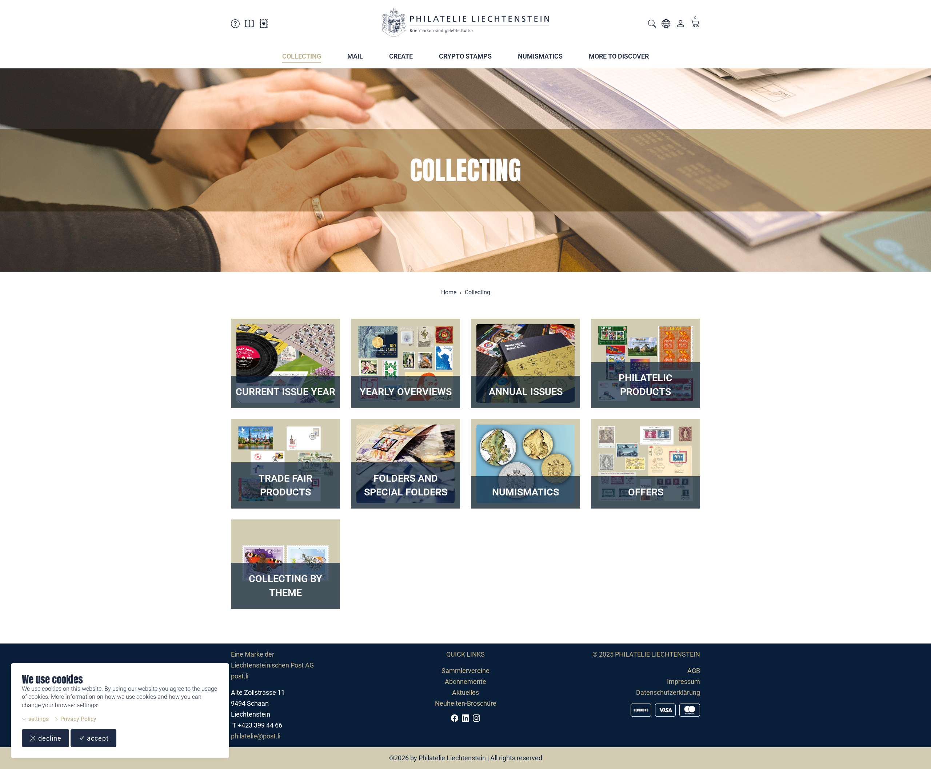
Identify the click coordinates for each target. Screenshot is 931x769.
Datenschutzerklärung (668, 692)
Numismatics (540, 56)
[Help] (235, 24)
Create (401, 56)
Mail (355, 56)
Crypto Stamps (465, 56)
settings (38, 719)
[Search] (652, 24)
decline (48, 738)
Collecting (301, 56)
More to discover (619, 56)
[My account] (680, 25)
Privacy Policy (77, 719)
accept (97, 738)
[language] (666, 24)
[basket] (695, 24)
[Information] (249, 24)
